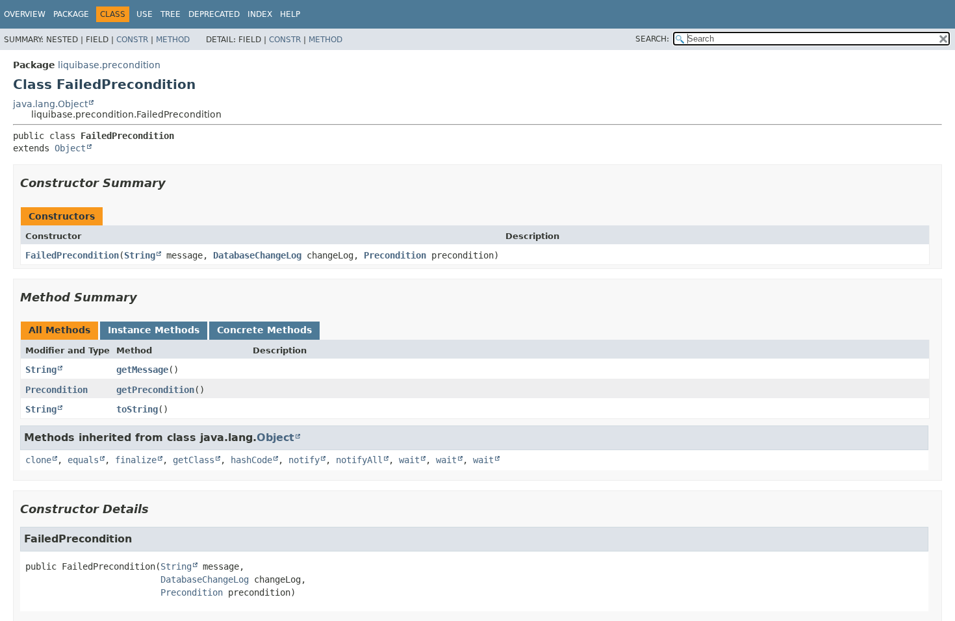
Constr (132, 39)
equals (83, 460)
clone (38, 460)
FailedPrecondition (72, 255)
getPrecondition (155, 390)
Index (260, 14)
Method (173, 39)
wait (409, 460)
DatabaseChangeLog (257, 255)
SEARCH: (652, 39)
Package (71, 14)
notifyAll (359, 460)
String (139, 255)
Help (290, 14)
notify (304, 460)
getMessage (142, 369)
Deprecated (214, 14)
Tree (170, 14)
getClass (193, 460)
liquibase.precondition (109, 65)
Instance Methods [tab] (153, 330)
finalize (136, 460)
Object (70, 148)
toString (137, 409)
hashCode (251, 460)
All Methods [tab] (59, 330)
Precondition (395, 255)
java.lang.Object (50, 104)
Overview (24, 14)
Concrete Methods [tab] (264, 330)
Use (144, 14)
